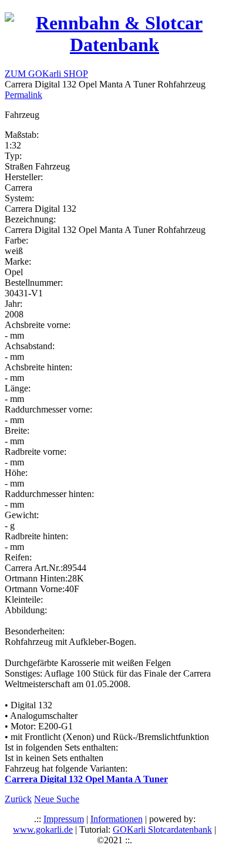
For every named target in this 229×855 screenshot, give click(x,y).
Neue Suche (56, 799)
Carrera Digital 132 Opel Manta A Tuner (86, 779)
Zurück (18, 799)
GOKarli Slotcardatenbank (162, 829)
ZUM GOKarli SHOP (46, 74)
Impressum (63, 819)
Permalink (23, 95)
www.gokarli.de (43, 829)
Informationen (116, 819)
